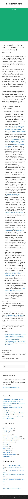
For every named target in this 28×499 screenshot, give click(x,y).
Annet (4, 427)
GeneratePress (23, 497)
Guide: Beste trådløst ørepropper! (11, 414)
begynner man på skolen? (17, 315)
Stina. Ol (5, 478)
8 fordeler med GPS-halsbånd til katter (13, 399)
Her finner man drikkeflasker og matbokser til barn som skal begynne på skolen (15, 273)
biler (18, 196)
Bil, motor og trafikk (8, 429)
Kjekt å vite (5, 444)
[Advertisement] (14, 26)
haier (12, 196)
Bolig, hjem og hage (8, 431)
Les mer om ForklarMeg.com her (11, 387)
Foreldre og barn (7, 350)
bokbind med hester (12, 194)
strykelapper (15, 229)
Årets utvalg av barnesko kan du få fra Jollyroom (15, 290)
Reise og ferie (6, 452)
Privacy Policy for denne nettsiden (11, 488)
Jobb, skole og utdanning (9, 440)
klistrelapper (8, 230)
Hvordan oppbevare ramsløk (10, 358)
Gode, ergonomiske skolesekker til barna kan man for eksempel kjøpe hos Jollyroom (14, 128)
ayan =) (5, 474)
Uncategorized (6, 456)
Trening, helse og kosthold (9, 454)
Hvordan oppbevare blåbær (13, 465)
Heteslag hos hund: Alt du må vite (11, 401)
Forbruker (5, 433)
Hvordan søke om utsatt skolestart (14, 336)
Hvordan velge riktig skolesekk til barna (15, 334)
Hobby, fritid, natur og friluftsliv (11, 436)
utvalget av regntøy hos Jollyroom (14, 212)
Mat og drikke (6, 448)
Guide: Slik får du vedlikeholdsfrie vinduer (13, 413)
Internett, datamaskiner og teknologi (12, 438)
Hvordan (7, 315)
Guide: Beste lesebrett (8, 410)
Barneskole (6, 352)
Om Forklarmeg (7, 450)
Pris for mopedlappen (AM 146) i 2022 (15, 341)
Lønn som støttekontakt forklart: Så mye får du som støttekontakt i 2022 (14, 479)
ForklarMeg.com (14, 4)
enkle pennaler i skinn (18, 139)
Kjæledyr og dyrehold (8, 442)
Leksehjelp (5, 446)
